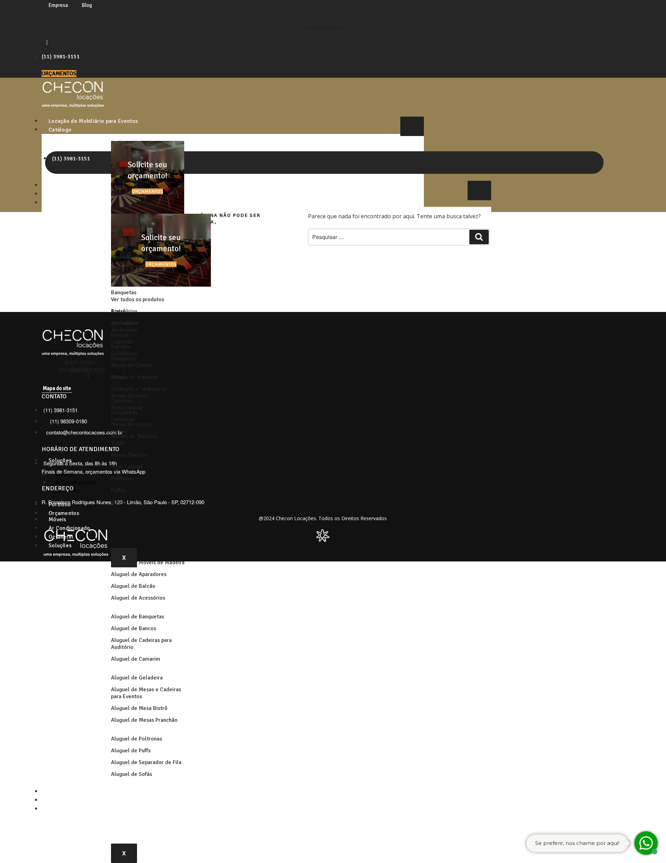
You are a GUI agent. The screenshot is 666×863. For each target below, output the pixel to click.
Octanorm (61, 536)
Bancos (119, 268)
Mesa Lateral (127, 466)
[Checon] (73, 105)
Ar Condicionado (69, 528)
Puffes (118, 490)
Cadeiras (121, 400)
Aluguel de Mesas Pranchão (144, 720)
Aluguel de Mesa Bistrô (139, 708)
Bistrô (118, 377)
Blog (87, 5)
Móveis (57, 519)
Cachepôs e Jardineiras (138, 389)
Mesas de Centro (131, 365)
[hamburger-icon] (412, 126)
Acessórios (124, 245)
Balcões (120, 280)
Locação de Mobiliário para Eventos (93, 121)
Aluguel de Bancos (133, 628)
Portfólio (60, 791)
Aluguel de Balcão (133, 586)
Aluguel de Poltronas (136, 738)
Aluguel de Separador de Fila (146, 762)
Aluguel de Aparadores (138, 574)
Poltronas (122, 478)
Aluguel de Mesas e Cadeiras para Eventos (146, 693)
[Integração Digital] (323, 540)
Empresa (58, 5)
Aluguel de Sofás (131, 774)
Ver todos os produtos (126, 230)
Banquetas (123, 292)
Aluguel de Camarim (135, 658)
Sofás (117, 443)
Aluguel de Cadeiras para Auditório (141, 644)
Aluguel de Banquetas (137, 616)
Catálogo (60, 129)
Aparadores (125, 257)
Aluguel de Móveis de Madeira (148, 562)
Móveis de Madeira (134, 436)
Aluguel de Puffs (131, 750)
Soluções (60, 545)
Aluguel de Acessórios (138, 597)
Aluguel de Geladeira (137, 677)
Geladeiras (124, 412)
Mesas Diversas (129, 454)
